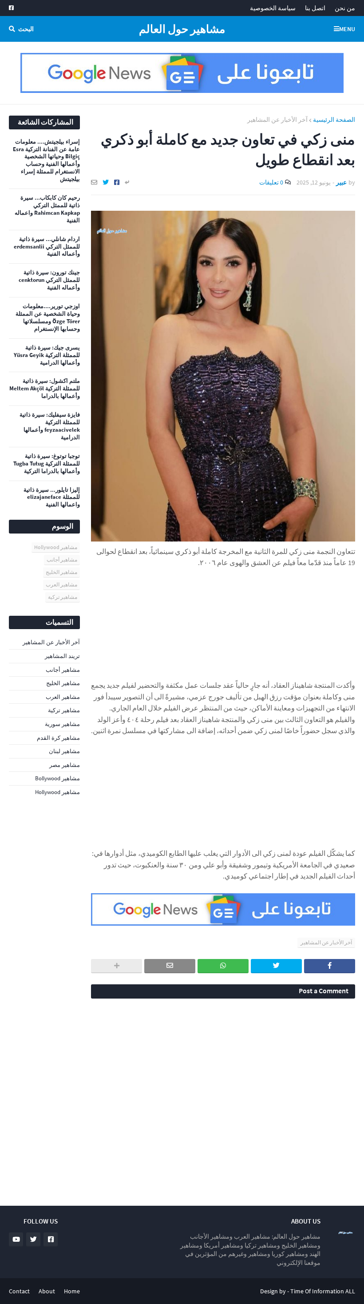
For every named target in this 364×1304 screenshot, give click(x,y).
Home (72, 1291)
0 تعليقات (271, 182)
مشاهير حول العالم (182, 29)
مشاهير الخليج (61, 572)
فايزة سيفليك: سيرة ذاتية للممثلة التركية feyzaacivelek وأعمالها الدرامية (50, 426)
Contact (19, 1291)
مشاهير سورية (62, 724)
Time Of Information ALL (322, 1291)
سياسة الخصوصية (273, 8)
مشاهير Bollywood (57, 778)
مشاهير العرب (61, 584)
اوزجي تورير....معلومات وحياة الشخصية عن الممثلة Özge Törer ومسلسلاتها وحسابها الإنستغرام (48, 318)
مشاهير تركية (62, 597)
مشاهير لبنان (64, 751)
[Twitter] (106, 182)
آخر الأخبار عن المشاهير (277, 120)
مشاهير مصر (64, 765)
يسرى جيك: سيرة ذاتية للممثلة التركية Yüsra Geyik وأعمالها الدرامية (47, 355)
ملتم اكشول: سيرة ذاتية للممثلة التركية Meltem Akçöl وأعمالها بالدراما (44, 388)
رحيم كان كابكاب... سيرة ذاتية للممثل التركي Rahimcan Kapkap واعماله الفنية (47, 209)
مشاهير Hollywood (55, 547)
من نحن (345, 8)
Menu (347, 29)
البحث (26, 29)
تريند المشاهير (62, 656)
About (47, 1291)
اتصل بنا (315, 8)
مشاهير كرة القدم (58, 738)
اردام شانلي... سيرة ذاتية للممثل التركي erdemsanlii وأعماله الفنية (47, 247)
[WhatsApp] (223, 966)
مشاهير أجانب (62, 559)
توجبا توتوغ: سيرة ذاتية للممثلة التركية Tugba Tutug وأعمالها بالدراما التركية (46, 464)
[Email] (94, 182)
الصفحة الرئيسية (334, 120)
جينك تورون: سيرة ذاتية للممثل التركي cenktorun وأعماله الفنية (49, 280)
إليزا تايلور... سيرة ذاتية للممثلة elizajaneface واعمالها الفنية (52, 497)
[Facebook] (116, 182)
